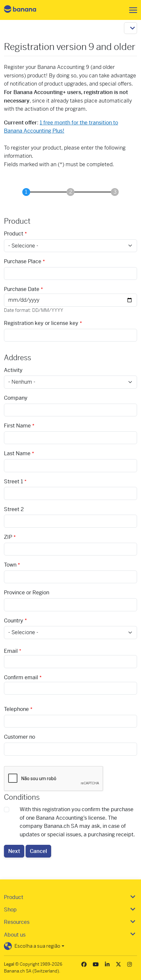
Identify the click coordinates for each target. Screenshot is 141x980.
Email (11, 651)
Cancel (38, 851)
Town (10, 564)
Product (13, 233)
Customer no (19, 736)
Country (13, 620)
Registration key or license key (41, 323)
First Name (17, 425)
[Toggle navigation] (131, 10)
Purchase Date (21, 289)
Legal (9, 964)
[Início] (25, 10)
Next (14, 851)
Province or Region (26, 592)
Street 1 (13, 481)
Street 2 (14, 509)
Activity (13, 370)
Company (16, 397)
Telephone (16, 709)
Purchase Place (22, 261)
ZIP (8, 537)
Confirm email (21, 677)
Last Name (17, 453)
